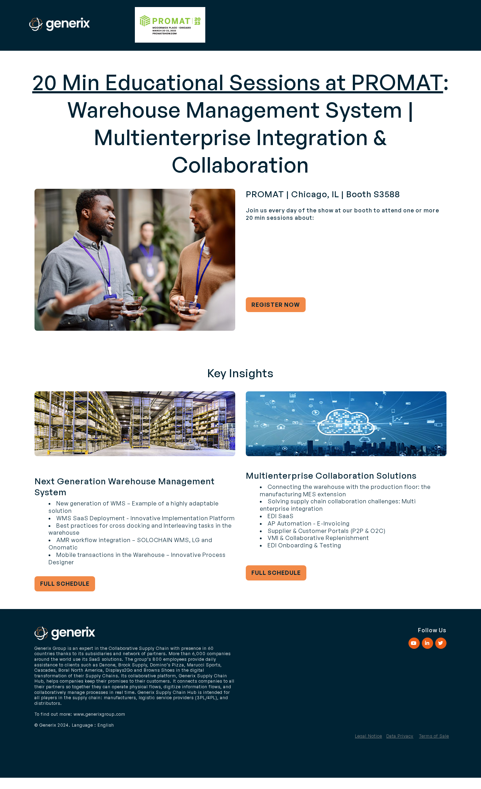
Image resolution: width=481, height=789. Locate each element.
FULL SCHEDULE (64, 583)
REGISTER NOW (275, 304)
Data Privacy (399, 736)
